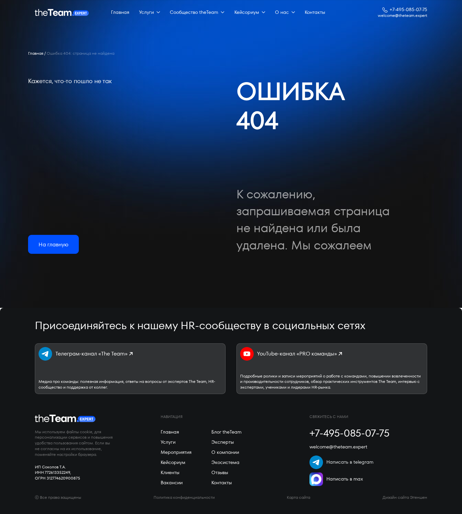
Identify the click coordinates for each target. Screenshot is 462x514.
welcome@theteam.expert (402, 15)
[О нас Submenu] (292, 12)
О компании (225, 452)
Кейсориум (246, 12)
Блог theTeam (226, 432)
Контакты (315, 12)
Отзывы (219, 472)
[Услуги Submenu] (157, 12)
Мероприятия (176, 452)
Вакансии (172, 482)
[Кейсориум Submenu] (262, 12)
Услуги (146, 12)
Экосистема (225, 462)
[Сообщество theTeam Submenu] (221, 12)
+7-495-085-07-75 (408, 9)
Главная (120, 12)
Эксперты (222, 442)
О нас (282, 12)
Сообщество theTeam (194, 12)
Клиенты (170, 472)
